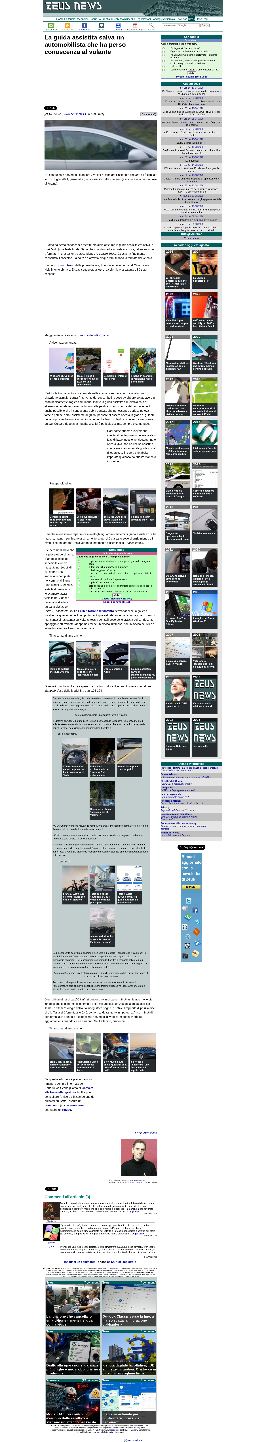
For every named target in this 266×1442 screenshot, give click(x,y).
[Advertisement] (71, 80)
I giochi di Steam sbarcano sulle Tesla (142, 518)
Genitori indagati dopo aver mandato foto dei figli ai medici (60, 521)
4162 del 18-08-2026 (192, 147)
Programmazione (170, 800)
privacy (137, 1428)
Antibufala (169, 18)
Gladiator (51, 1221)
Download (181, 18)
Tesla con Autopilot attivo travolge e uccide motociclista (115, 519)
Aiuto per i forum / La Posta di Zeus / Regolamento (189, 767)
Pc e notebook (169, 774)
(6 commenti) (148, 1380)
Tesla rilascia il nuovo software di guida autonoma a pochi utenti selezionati (127, 900)
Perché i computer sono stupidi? (127, 768)
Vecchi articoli (191, 238)
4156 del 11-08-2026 (192, 196)
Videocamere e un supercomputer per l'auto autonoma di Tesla (74, 771)
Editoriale (69, 18)
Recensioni (82, 18)
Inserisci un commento (80, 1261)
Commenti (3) (149, 114)
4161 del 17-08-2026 (192, 157)
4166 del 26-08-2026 (192, 108)
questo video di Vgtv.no (93, 335)
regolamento (115, 1268)
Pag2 (206, 18)
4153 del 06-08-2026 (192, 224)
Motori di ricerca (170, 832)
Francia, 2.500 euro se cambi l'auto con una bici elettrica (74, 897)
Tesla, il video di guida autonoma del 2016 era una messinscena (88, 380)
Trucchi (115, 18)
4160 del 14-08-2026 (192, 165)
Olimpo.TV (167, 787)
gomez (51, 1242)
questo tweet (65, 265)
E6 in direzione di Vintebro (96, 611)
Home (60, 18)
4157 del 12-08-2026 (192, 185)
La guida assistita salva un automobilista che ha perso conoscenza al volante (143, 675)
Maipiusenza (127, 18)
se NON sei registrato (121, 1261)
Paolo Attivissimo (146, 1132)
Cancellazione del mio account (177, 770)
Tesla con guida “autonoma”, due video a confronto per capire (100, 898)
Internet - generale (171, 794)
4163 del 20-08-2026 (192, 139)
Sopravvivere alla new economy (178, 823)
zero (51, 1246)
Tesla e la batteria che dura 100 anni (59, 670)
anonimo (76, 1105)
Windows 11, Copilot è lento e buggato (61, 377)
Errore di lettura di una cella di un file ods (182, 803)
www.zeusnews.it (75, 114)
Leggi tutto (133, 1211)
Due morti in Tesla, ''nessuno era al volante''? (100, 812)
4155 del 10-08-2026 (192, 206)
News (191, 18)
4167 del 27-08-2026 (192, 98)
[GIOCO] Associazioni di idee (176, 783)
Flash (199, 18)
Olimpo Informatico (191, 763)
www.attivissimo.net (137, 1180)
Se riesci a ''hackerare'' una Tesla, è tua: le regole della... (140, 1066)
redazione (113, 1430)
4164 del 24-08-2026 (192, 129)
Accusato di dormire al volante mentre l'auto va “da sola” (101, 939)
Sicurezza (104, 18)
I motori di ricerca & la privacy (176, 835)
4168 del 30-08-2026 (192, 87)
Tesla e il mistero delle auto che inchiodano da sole (87, 672)
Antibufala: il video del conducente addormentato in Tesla (87, 1066)
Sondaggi (156, 18)
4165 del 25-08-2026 (192, 118)
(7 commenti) (91, 1282)
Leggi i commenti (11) (116, 602)
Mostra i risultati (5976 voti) (191, 76)
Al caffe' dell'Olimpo (172, 781)
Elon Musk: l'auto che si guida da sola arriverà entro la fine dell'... (115, 1066)
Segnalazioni (143, 18)
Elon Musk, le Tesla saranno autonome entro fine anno (60, 1064)
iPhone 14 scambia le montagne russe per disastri (141, 379)
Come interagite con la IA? (175, 797)
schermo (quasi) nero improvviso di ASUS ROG (186, 777)
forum (99, 1432)
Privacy (165, 807)
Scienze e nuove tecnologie (176, 814)
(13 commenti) (91, 1380)
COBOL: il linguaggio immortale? (178, 790)
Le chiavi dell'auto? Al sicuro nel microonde (88, 519)
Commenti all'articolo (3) (67, 1197)
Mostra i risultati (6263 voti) (117, 598)
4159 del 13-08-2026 (192, 175)
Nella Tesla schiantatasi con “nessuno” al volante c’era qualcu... (99, 772)
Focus (93, 18)
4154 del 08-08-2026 (192, 216)
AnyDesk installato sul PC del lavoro (180, 810)
